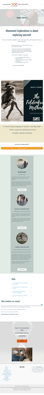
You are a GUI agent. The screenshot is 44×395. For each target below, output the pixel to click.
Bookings (6, 376)
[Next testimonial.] (42, 304)
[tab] (22, 283)
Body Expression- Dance (7, 374)
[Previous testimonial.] (41, 304)
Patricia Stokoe (7, 375)
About (6, 368)
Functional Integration (7, 373)
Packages (6, 378)
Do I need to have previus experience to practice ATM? (20, 283)
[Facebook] (20, 367)
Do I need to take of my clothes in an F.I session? (20, 288)
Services (6, 369)
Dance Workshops (6, 379)
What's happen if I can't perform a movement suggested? (19, 292)
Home (6, 366)
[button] (22, 148)
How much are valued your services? (20, 295)
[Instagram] (22, 367)
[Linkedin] (23, 367)
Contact (6, 380)
